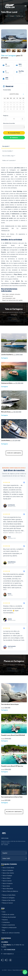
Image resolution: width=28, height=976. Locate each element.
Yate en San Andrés (8, 873)
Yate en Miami (6, 878)
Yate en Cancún (7, 881)
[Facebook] (2, 960)
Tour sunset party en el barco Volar (12, 797)
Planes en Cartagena (14, 811)
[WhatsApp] (10, 960)
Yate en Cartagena (8, 55)
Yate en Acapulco (7, 883)
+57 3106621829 (9, 949)
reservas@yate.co (8, 953)
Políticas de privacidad (9, 917)
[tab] (13, 146)
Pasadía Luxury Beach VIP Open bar (12, 766)
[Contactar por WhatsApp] (25, 972)
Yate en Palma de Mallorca (10, 891)
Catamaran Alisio (6, 383)
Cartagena (12, 16)
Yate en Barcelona (7, 888)
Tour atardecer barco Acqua (10, 704)
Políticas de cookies (8, 914)
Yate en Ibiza (6, 886)
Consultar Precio (15, 133)
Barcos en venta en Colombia (11, 932)
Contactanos (6, 922)
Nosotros (5, 919)
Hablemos (15, 137)
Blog (3, 930)
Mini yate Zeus (5, 412)
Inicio (6, 16)
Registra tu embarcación (9, 927)
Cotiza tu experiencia (8, 925)
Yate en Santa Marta (8, 867)
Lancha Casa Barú (6, 354)
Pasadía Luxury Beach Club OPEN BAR (13, 735)
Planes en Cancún (7, 903)
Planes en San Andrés (8, 900)
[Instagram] (6, 960)
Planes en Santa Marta (8, 895)
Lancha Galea (5, 440)
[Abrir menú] (25, 6)
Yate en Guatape (7, 875)
